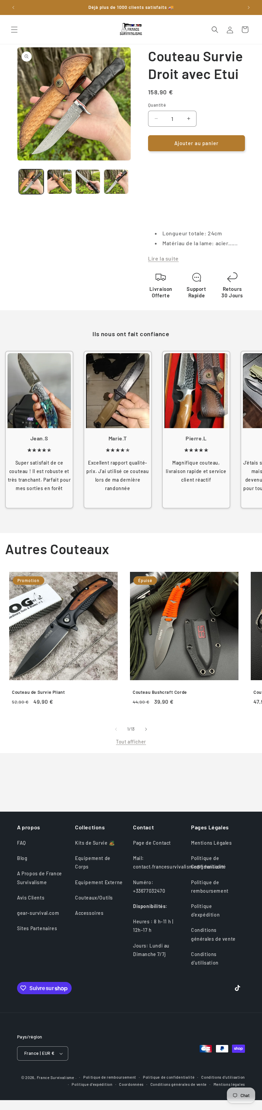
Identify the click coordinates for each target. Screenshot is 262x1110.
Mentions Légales (211, 843)
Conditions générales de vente (213, 934)
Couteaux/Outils (94, 898)
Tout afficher (131, 742)
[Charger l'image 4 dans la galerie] (116, 181)
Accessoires (89, 913)
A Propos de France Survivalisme (39, 878)
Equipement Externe (99, 882)
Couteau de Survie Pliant (38, 692)
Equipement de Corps (93, 862)
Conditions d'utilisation (205, 958)
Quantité (157, 105)
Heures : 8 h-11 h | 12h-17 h (153, 926)
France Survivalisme (55, 1077)
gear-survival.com (38, 913)
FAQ (21, 843)
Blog (22, 858)
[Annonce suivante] (248, 7)
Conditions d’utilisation (223, 1077)
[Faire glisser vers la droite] (146, 729)
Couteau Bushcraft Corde (160, 692)
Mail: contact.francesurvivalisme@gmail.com (179, 862)
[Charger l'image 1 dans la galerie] (31, 181)
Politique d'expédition (205, 910)
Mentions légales (229, 1084)
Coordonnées (131, 1084)
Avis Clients (30, 898)
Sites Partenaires (37, 928)
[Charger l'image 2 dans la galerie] (59, 181)
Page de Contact (152, 843)
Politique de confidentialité (169, 1077)
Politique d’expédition (92, 1084)
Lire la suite (163, 258)
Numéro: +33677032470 (149, 886)
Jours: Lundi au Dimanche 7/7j (151, 950)
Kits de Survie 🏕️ (95, 843)
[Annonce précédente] (13, 7)
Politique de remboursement (210, 886)
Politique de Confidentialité (208, 862)
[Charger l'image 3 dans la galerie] (87, 181)
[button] (14, 29)
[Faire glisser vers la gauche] (115, 729)
